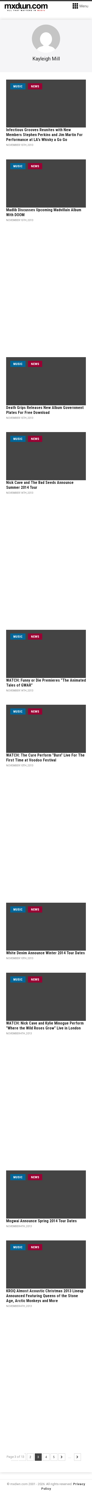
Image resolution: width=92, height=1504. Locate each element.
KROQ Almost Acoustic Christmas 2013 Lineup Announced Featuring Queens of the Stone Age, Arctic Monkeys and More (44, 1296)
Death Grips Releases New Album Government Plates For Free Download (45, 410)
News (35, 86)
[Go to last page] (77, 1457)
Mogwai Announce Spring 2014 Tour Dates (41, 1221)
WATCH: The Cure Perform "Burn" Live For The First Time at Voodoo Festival (45, 757)
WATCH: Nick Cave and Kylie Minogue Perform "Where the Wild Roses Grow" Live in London (45, 1025)
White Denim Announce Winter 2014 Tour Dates (45, 953)
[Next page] (61, 1457)
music (18, 86)
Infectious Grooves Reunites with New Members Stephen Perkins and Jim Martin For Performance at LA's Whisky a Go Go (44, 134)
